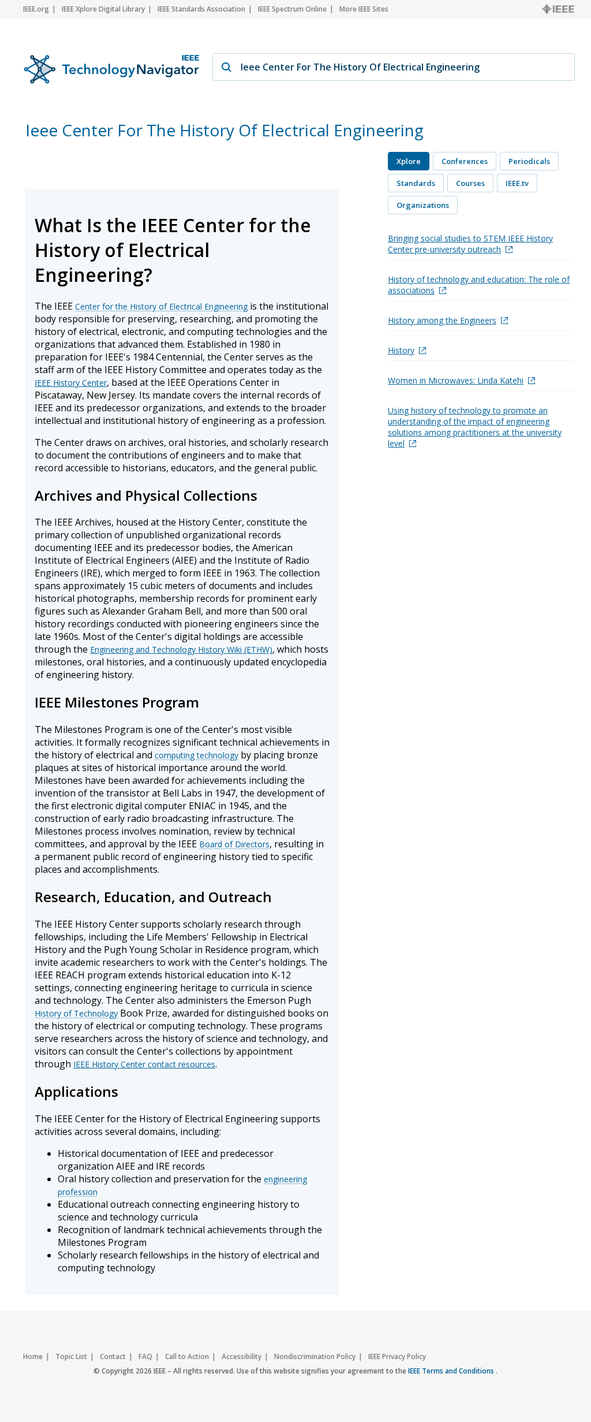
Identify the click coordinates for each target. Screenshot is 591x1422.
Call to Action (187, 1356)
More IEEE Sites (363, 9)
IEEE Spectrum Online (292, 9)
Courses (470, 183)
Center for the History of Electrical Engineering (161, 306)
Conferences (465, 161)
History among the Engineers (442, 320)
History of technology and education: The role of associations (479, 285)
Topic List (71, 1356)
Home (33, 1356)
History (401, 350)
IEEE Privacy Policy (397, 1356)
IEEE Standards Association (201, 9)
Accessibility (241, 1356)
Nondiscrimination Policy (315, 1356)
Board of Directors (234, 844)
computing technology (196, 755)
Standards (416, 183)
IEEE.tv (517, 183)
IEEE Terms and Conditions (452, 1371)
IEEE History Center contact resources (144, 1064)
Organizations (423, 205)
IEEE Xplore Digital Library (103, 9)
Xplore (409, 161)
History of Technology (76, 1013)
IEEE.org (36, 9)
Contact (113, 1356)
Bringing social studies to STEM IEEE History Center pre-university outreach (470, 244)
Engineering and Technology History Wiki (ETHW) (181, 649)
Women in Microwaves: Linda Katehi (455, 380)
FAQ (145, 1356)
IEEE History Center (71, 382)
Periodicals (529, 161)
